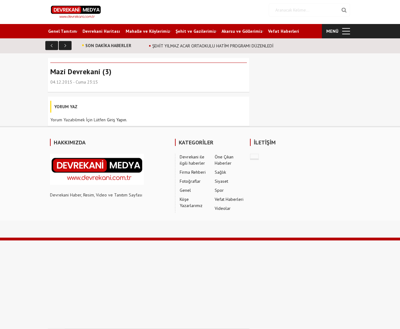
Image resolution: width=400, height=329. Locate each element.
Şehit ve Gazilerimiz (196, 31)
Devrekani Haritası (101, 31)
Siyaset (221, 181)
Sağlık (220, 172)
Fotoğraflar (190, 181)
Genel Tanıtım (62, 31)
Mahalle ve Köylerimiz (148, 31)
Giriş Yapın (116, 120)
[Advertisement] (187, 284)
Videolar (223, 208)
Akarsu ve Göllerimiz (242, 31)
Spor (219, 190)
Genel (185, 190)
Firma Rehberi (193, 172)
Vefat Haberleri (283, 31)
